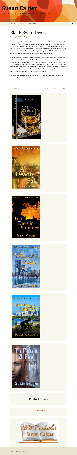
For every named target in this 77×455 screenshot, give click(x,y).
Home (3, 24)
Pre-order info (16, 88)
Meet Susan (12, 24)
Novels (22, 24)
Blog (25, 37)
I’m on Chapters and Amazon (55, 88)
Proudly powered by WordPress (19, 451)
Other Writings (32, 24)
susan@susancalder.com (38, 410)
